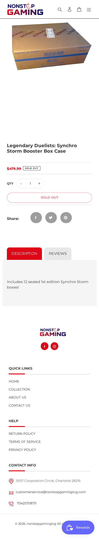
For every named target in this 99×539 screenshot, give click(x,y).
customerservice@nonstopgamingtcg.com (51, 492)
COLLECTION (19, 389)
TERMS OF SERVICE (25, 442)
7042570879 (26, 503)
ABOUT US (17, 397)
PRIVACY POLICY (22, 450)
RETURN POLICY (22, 434)
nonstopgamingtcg (41, 523)
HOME (14, 381)
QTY (10, 183)
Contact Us (19, 405)
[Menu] (89, 9)
